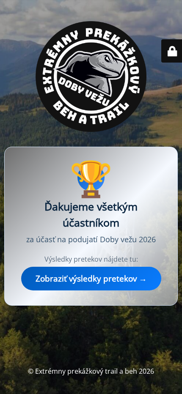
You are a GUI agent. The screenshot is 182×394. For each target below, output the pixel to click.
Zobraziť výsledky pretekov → (91, 278)
